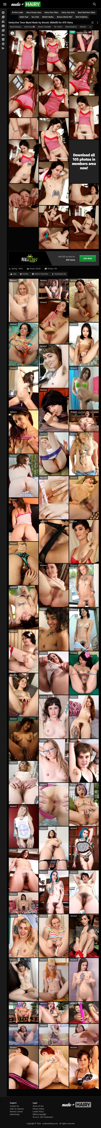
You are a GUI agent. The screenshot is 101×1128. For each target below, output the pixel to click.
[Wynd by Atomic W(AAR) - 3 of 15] (84, 74)
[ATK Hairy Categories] (3, 30)
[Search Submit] (94, 4)
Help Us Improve (17, 1109)
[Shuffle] (92, 22)
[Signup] (3, 39)
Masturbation (71, 27)
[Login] (3, 35)
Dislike (25, 274)
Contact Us (14, 1106)
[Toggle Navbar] (5, 4)
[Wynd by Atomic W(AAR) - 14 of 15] (84, 227)
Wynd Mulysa (15, 27)
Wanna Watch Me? (64, 17)
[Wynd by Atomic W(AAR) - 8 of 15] (54, 140)
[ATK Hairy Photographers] (3, 26)
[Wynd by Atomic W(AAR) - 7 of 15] (24, 129)
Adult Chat (24, 17)
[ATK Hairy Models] (3, 21)
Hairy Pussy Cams (33, 12)
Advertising (14, 1114)
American (28, 27)
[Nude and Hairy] (26, 4)
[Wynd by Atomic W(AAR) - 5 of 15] (54, 96)
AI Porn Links (17, 12)
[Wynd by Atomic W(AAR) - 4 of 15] (24, 96)
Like (14, 274)
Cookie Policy (38, 1112)
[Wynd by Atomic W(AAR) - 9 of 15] (24, 161)
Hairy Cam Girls (68, 12)
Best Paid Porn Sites (86, 12)
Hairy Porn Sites (51, 12)
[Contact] (3, 48)
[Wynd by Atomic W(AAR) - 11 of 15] (24, 205)
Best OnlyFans (82, 17)
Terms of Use (38, 1106)
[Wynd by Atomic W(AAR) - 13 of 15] (54, 216)
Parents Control (16, 1112)
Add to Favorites (41, 274)
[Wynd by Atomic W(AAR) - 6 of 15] (84, 118)
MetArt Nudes (48, 17)
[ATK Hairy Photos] (3, 12)
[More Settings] (97, 22)
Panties (83, 27)
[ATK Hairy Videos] (3, 17)
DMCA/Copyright (39, 1114)
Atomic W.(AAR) (44, 27)
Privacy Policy (38, 1109)
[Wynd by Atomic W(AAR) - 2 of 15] (54, 52)
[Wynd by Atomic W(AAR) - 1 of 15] (24, 52)
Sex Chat (35, 17)
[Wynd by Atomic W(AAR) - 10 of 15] (54, 183)
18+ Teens (58, 27)
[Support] (3, 44)
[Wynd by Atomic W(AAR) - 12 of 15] (84, 194)
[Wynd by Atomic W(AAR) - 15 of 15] (54, 238)
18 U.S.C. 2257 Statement (43, 1117)
